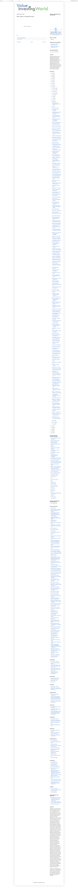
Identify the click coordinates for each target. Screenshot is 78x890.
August (53, 94)
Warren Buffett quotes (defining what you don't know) (56, 226)
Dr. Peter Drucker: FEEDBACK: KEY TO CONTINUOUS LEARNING (56, 552)
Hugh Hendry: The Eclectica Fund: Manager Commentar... (56, 120)
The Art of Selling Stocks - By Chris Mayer (56, 287)
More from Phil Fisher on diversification (55, 769)
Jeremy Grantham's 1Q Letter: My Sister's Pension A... (56, 213)
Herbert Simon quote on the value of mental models (55, 598)
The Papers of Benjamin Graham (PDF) (55, 695)
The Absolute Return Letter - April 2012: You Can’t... (56, 354)
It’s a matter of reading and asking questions (55, 629)
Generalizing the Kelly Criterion (56, 570)
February (53, 422)
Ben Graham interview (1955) (55, 699)
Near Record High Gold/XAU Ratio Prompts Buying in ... (56, 175)
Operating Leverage (54, 757)
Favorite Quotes (53, 508)
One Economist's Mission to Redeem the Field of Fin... (56, 221)
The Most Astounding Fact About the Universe (55, 656)
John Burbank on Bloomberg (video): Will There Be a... (56, 369)
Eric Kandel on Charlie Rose (56, 346)
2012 (52, 86)
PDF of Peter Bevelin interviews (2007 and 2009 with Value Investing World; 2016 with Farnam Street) (56, 713)
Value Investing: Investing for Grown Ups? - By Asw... (56, 170)
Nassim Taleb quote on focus (56, 397)
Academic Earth (53, 483)
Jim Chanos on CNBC (55, 289)
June (53, 98)
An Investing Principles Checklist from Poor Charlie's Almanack (56, 462)
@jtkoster (52, 39)
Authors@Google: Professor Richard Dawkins (56, 314)
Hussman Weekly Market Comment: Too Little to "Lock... (56, 404)
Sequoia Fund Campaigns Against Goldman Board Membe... (56, 206)
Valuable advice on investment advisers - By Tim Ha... (56, 104)
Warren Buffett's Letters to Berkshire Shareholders (55, 679)
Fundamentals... (53, 530)
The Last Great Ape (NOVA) (56, 197)
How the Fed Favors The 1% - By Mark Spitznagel (56, 193)
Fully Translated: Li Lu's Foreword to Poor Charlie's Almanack (55, 580)
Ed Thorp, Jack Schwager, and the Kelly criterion (55, 574)
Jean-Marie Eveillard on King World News (56, 331)
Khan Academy (53, 482)
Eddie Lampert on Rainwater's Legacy (55, 372)
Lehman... (53, 106)
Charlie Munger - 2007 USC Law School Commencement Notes (56, 458)
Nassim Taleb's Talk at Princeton (55, 268)
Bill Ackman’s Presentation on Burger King (56, 335)
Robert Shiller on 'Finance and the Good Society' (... (56, 254)
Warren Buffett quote (55, 209)
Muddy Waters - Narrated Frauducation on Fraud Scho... (56, 306)
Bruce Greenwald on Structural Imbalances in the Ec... (56, 161)
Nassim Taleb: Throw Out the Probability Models (56, 383)
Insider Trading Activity (54, 471)
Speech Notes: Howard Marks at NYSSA (55, 316)
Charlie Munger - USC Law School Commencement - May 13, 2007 (56, 562)
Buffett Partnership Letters (55, 440)
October (53, 91)
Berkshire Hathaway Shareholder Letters (54, 442)
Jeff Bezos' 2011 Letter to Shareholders (56, 190)
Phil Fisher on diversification (55, 766)
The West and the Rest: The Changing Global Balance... (56, 299)
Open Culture (53, 490)
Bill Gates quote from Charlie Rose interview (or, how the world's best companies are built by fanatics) (55, 559)
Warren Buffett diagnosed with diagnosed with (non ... (56, 230)
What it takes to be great (55, 648)
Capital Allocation (54, 753)
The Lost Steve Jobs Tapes (56, 215)
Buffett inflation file (54, 680)
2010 (52, 427)
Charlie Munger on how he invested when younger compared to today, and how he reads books (55, 514)
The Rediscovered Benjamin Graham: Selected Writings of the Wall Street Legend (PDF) (56, 697)
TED (51, 478)
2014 (52, 83)
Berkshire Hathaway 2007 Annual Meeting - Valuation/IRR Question (56, 624)
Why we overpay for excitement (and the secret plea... (56, 284)
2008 (52, 431)
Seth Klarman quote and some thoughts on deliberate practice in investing (56, 601)
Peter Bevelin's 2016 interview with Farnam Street (56, 709)
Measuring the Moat (54, 740)
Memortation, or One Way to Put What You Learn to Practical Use (56, 525)
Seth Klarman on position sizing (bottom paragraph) (56, 775)
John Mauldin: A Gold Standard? (55, 110)
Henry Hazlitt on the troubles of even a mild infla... (56, 252)
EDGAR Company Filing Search (56, 466)
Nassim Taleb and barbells (55, 591)
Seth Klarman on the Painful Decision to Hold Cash (55, 733)
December (54, 88)
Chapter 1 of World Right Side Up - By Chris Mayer (56, 257)
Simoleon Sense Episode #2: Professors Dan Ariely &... (56, 224)
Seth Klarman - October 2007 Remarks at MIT (55, 735)
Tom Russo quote (53, 555)
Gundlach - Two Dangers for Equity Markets (56, 158)
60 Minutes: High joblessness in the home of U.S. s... (56, 414)
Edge (52, 480)
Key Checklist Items (54, 528)
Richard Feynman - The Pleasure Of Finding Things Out (55, 203)
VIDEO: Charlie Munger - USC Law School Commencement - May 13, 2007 (56, 666)
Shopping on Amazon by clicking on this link (55, 44)
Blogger (43, 882)
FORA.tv (52, 491)
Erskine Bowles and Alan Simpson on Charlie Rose (56, 418)
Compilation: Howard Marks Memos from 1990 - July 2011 (55, 721)
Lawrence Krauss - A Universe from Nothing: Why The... (56, 199)
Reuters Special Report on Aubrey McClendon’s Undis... (56, 218)
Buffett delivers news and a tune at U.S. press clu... (56, 358)
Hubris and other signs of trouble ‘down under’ (56, 155)
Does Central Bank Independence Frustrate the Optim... (56, 395)
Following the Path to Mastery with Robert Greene (56, 650)
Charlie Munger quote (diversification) (54, 614)
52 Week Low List (53, 476)
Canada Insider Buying (54, 474)
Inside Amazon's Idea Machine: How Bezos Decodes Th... (55, 294)
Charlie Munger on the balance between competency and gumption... (56, 510)
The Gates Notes (53, 498)
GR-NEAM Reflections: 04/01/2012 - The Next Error (56, 385)
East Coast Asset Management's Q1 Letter (56, 149)
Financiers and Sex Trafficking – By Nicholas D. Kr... (56, 389)
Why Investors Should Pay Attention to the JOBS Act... (56, 238)
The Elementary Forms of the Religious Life (56, 279)
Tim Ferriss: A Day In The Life (56, 126)
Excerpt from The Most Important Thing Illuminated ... (55, 152)
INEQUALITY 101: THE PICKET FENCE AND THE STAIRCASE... (56, 233)
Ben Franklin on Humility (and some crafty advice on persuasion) (55, 589)
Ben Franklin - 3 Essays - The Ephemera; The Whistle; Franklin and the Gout (56, 584)
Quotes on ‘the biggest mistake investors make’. (56, 554)
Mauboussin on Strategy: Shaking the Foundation (56, 400)
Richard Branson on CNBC (56, 367)
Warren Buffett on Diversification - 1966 (54, 611)
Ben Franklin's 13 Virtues (55, 582)
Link (17, 35)
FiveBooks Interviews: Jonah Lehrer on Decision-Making (56, 303)
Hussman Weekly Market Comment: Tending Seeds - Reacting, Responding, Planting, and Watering (56, 646)
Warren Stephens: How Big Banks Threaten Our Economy (56, 113)
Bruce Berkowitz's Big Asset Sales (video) (56, 140)
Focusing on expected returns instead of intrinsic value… (55, 547)
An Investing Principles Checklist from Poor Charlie (56, 566)
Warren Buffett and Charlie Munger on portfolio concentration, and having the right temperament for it (56, 772)
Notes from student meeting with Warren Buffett (56, 123)
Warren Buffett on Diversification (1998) (54, 765)
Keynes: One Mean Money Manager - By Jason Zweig (56, 392)
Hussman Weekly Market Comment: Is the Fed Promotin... (56, 325)
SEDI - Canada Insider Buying (55, 472)
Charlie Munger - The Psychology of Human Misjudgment (54, 455)
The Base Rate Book (54, 744)
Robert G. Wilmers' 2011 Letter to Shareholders (56, 340)
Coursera (52, 495)
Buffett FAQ (53, 446)
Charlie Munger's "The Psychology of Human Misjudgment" (54, 672)
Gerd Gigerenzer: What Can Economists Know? (56, 241)
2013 (52, 85)
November (54, 89)
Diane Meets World (54, 503)
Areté (52, 534)
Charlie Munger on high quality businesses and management (56, 569)
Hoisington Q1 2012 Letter (56, 236)
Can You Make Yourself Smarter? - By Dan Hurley (56, 147)
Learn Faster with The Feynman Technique (55, 281)
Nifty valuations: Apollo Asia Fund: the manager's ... (56, 338)
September (54, 93)
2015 (52, 81)
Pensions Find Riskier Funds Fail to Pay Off (56, 195)
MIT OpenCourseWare (54, 486)
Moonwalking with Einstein (55, 549)
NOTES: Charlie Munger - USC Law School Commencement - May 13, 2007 (56, 669)
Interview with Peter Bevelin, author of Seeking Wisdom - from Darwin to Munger (55, 541)
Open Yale (52, 487)
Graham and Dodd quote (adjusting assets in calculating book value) (56, 576)
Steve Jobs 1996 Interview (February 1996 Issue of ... (56, 380)
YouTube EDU (53, 489)
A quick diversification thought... (56, 572)
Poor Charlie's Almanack (55, 460)
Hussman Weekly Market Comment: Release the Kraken (56, 116)
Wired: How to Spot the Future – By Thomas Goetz (56, 130)
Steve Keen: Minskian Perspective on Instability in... (56, 265)
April (53, 101)
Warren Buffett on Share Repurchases (55, 618)
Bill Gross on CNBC (55, 355)
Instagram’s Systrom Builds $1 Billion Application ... (56, 311)
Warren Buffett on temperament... (54, 521)
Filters (52, 548)
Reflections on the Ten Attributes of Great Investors (56, 746)
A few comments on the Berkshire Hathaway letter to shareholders (55, 783)
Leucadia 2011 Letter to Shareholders (55, 270)
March (53, 420)
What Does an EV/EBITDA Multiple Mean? (55, 752)
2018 (52, 76)
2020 (52, 73)
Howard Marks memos (54, 718)
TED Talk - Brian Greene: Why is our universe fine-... (56, 172)
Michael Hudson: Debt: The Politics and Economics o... (56, 259)
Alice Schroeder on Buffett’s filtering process (55, 605)
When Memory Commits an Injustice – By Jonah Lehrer (56, 249)
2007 (52, 432)
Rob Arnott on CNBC (55, 142)
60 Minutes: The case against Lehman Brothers (56, 183)
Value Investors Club (54, 475)
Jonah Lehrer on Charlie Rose (56, 210)
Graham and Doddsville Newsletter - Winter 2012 (56, 407)
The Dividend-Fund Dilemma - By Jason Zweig (56, 321)
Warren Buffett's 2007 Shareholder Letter (54, 633)
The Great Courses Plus (54, 479)
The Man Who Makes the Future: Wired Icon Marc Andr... (56, 133)
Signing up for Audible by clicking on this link (55, 47)
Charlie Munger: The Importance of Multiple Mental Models (56, 518)
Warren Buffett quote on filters (56, 603)
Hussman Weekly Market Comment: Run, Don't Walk (56, 178)
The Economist (53, 496)
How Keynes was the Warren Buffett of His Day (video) (56, 138)
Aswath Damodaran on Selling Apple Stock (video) (56, 144)
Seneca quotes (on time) (55, 594)
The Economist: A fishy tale (56, 128)
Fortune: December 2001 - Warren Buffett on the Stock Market (55, 621)
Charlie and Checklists (54, 564)
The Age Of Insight (55, 323)
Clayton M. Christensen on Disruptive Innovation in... (56, 351)
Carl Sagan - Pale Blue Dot (55, 654)
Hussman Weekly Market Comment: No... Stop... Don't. (56, 276)
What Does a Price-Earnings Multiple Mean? (55, 750)
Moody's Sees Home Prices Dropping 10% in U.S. (56, 378)
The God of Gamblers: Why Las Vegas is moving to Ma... (56, 374)
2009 (52, 429)
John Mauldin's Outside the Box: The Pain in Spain (56, 164)
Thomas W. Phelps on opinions (56, 626)
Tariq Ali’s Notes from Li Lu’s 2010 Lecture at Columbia (55, 631)
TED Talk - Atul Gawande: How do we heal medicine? (56, 243)
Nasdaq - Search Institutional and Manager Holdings (55, 468)
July (52, 96)
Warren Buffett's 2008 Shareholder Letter (54, 636)
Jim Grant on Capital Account (56, 135)
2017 (52, 78)
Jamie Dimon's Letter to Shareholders (55, 348)
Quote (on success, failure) (55, 607)
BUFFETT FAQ (53, 681)
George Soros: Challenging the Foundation (56, 262)
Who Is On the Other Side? (55, 747)
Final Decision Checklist (54, 529)
